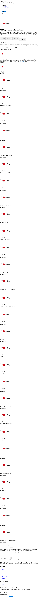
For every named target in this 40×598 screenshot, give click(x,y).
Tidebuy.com (22, 61)
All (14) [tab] (2, 70)
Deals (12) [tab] (2, 72)
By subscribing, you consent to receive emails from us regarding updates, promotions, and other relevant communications (20, 597)
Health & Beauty (7, 7)
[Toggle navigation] (13, 3)
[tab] (3, 38)
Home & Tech (6, 8)
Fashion (5, 6)
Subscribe (4, 11)
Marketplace (4, 9)
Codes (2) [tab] (2, 71)
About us (3, 10)
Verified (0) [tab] (3, 73)
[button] (21, 5)
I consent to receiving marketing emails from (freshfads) (10, 552)
